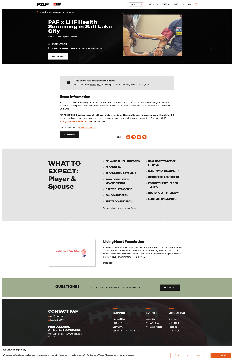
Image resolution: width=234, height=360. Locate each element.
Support (152, 4)
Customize (179, 355)
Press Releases (176, 327)
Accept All (221, 355)
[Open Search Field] (196, 4)
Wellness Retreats (154, 327)
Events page (95, 85)
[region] (117, 353)
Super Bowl (151, 319)
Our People (174, 323)
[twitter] (144, 139)
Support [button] (120, 313)
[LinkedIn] (133, 139)
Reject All (201, 355)
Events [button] (151, 313)
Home (37, 12)
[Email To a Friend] (128, 139)
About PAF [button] (177, 313)
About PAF (177, 4)
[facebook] (139, 139)
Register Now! (69, 134)
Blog (189, 4)
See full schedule (87, 128)
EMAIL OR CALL (170, 287)
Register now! (58, 56)
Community (118, 327)
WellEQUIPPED (152, 323)
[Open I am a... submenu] (136, 4)
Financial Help (119, 319)
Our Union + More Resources (126, 331)
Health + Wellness (121, 323)
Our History (174, 319)
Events (164, 4)
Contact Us (174, 331)
